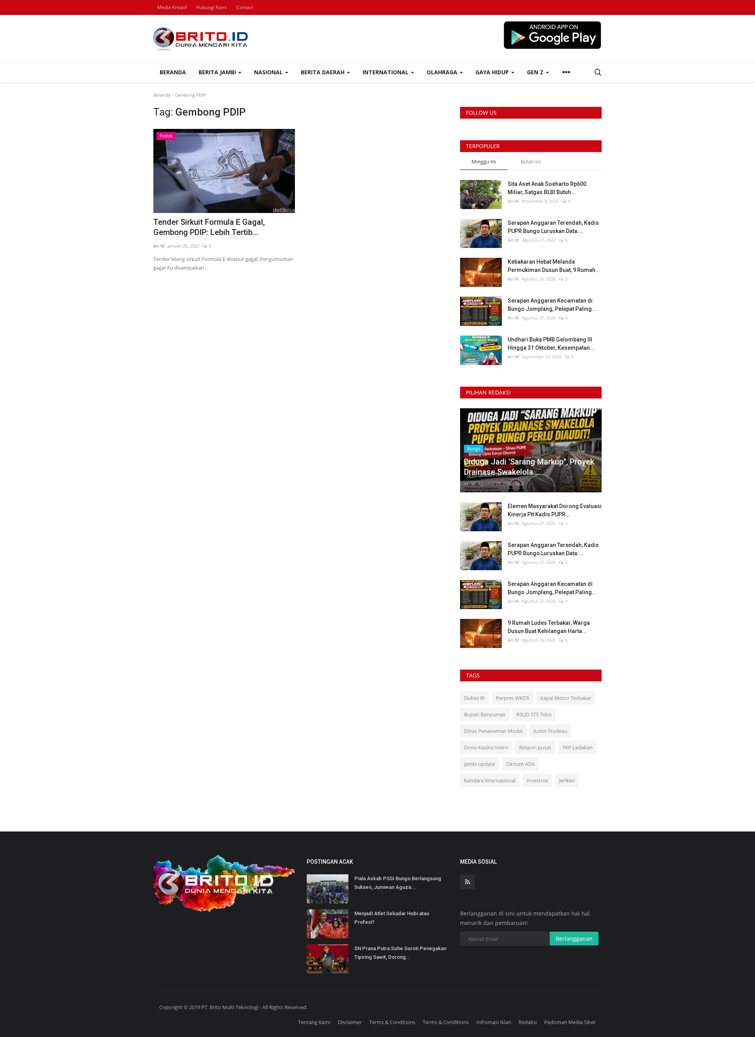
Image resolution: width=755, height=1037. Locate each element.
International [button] (386, 72)
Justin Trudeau (550, 730)
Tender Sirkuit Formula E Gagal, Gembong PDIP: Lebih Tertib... (209, 227)
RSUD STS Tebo (534, 714)
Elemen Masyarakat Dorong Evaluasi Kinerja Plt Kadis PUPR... (555, 510)
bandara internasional (490, 780)
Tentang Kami (314, 1022)
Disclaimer (350, 1022)
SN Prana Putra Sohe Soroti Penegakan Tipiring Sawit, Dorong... (400, 952)
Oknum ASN (520, 763)
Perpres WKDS (512, 697)
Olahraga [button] (443, 72)
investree (537, 780)
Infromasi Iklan (493, 1022)
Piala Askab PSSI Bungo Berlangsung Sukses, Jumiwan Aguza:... (397, 882)
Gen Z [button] (536, 72)
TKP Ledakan (577, 747)
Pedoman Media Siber (570, 1022)
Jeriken (567, 780)
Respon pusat (535, 747)
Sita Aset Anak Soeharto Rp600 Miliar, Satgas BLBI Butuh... (547, 188)
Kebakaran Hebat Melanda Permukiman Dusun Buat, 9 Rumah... (554, 266)
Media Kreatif (172, 7)
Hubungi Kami (211, 7)
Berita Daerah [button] (323, 72)
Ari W (158, 246)
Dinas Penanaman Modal (493, 730)
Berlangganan (574, 938)
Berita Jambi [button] (218, 72)
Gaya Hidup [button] (492, 72)
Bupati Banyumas (484, 714)
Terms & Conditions (392, 1022)
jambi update (479, 763)
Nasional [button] (269, 72)
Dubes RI (474, 697)
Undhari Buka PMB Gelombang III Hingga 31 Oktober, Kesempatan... (551, 343)
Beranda (173, 72)
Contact (244, 7)
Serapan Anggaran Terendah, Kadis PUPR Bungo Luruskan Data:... (553, 227)
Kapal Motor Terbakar (565, 697)
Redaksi (528, 1022)
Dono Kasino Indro (486, 747)
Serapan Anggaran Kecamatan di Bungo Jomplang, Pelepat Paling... (552, 304)
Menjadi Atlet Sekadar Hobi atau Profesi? (391, 917)
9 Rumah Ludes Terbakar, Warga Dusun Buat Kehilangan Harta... (549, 627)
